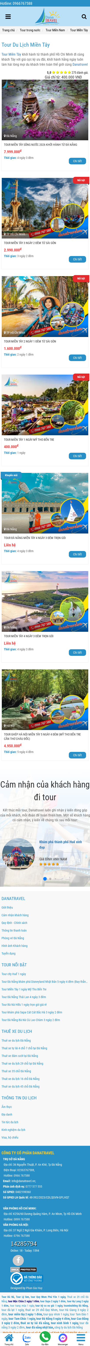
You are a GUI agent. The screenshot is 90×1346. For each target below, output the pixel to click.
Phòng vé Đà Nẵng (13, 938)
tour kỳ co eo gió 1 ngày (48, 1305)
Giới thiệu (7, 907)
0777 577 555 (34, 1186)
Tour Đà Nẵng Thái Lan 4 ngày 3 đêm (24, 997)
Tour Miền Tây (11, 54)
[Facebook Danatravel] (18, 1260)
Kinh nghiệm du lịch (13, 1130)
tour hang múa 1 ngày (22, 1305)
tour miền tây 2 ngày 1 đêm (25, 1314)
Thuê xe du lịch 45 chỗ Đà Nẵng (21, 1086)
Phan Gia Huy (34, 1288)
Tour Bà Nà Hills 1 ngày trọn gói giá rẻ (24, 1004)
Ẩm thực (7, 1107)
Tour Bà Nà (8, 1297)
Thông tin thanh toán (14, 930)
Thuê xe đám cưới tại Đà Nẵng (20, 1056)
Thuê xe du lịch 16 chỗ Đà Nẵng (21, 1079)
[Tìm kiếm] (84, 17)
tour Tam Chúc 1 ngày (22, 1318)
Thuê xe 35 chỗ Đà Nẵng (16, 1071)
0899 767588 (22, 1219)
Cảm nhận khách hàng (15, 915)
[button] (45, 879)
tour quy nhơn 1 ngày (56, 1314)
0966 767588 (22, 1175)
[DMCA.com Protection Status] (23, 1269)
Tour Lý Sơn (22, 1297)
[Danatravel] (47, 15)
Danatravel (80, 64)
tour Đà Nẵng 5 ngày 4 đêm (53, 1318)
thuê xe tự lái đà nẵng (35, 1323)
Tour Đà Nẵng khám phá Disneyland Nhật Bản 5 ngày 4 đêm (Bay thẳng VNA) (45, 981)
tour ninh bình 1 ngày (64, 1323)
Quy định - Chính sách (14, 923)
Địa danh (7, 1114)
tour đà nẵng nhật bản (39, 1327)
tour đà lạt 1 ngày (13, 1310)
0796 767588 (22, 1235)
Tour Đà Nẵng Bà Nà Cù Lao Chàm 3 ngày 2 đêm (31, 1020)
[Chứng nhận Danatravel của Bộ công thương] (26, 1278)
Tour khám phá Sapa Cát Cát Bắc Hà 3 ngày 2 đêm (32, 1012)
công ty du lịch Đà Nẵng (68, 1327)
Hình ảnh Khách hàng (15, 946)
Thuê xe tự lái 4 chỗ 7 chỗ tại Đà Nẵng (24, 1048)
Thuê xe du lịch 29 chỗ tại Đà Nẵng (22, 1063)
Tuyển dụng (9, 953)
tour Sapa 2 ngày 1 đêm (53, 1301)
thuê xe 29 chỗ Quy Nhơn (41, 1310)
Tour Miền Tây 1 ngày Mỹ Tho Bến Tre (24, 989)
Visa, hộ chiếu (10, 1137)
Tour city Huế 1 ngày (14, 974)
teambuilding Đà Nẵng (76, 1305)
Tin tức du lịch (10, 1122)
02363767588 (25, 1170)
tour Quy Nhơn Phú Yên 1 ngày (48, 1297)
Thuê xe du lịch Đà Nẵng (16, 1040)
